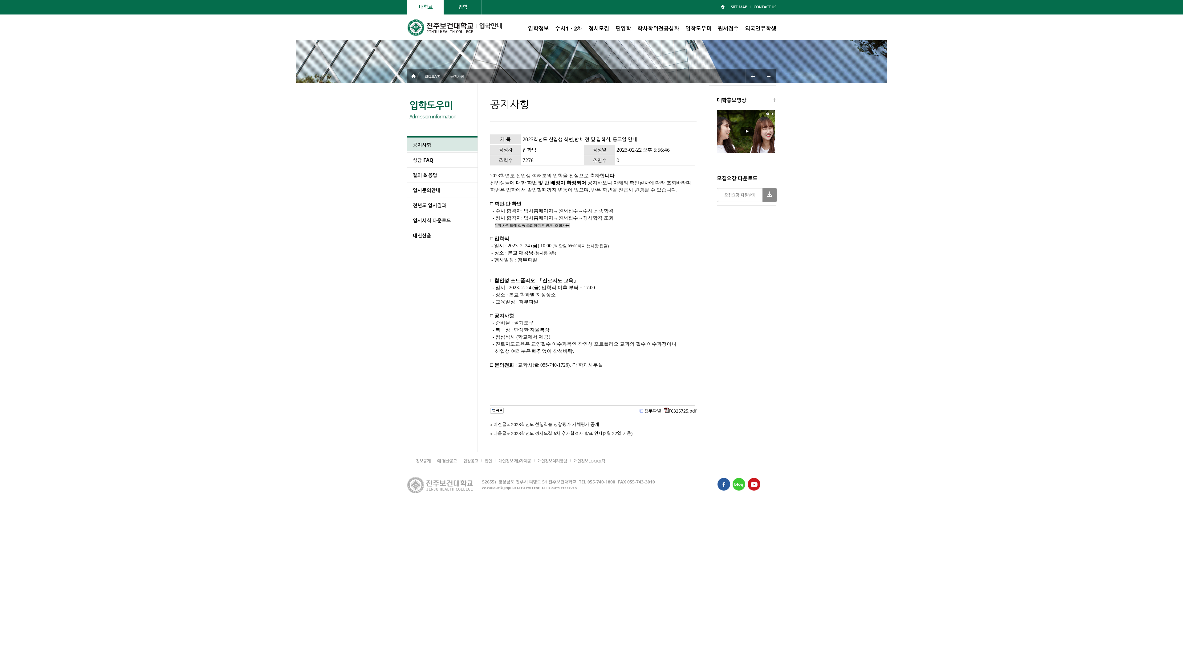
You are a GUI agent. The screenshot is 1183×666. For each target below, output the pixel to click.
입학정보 (538, 28)
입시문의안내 (427, 190)
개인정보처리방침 (552, 461)
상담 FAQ (423, 160)
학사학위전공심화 (658, 28)
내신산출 (422, 235)
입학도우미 (698, 28)
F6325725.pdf (683, 411)
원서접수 (728, 28)
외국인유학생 (760, 28)
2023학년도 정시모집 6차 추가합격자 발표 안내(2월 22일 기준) (571, 433)
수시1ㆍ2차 (568, 28)
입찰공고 (470, 461)
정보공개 (423, 461)
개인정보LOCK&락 (589, 461)
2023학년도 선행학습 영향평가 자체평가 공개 (555, 424)
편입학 (623, 28)
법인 (488, 461)
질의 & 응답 (425, 175)
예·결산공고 (447, 461)
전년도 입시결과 (429, 205)
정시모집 (598, 28)
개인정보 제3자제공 (514, 461)
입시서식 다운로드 (432, 220)
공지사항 (422, 145)
